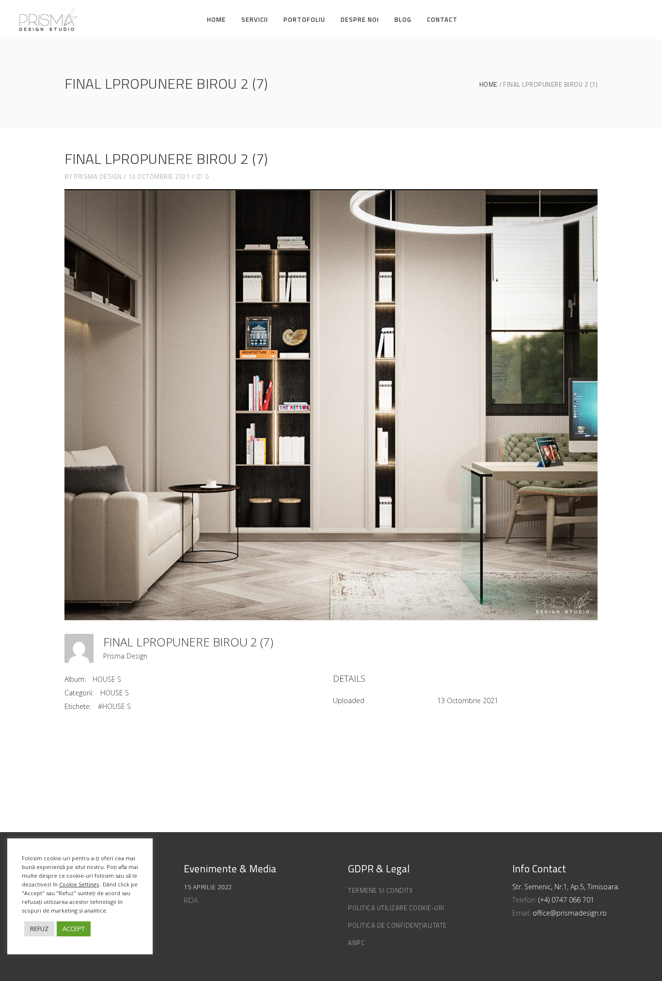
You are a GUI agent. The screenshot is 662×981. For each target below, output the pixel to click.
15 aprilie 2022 (208, 887)
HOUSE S (107, 679)
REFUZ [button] (39, 928)
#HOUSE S (114, 706)
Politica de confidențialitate (397, 925)
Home (488, 84)
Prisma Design (98, 176)
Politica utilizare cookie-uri (396, 908)
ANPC (356, 943)
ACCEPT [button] (74, 928)
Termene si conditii (380, 890)
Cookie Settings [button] (79, 884)
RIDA (191, 900)
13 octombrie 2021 (159, 176)
